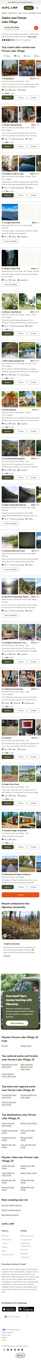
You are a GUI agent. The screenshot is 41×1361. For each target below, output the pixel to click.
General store (7, 1239)
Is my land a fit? (26, 1239)
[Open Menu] (37, 8)
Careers (4, 1247)
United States (12, 13)
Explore (4, 13)
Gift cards (5, 1236)
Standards (24, 1253)
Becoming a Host (26, 1236)
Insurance (24, 1249)
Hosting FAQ (25, 1257)
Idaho (20, 13)
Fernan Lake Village (29, 13)
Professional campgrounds (25, 1244)
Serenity (16, 943)
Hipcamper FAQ (7, 1254)
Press (4, 1250)
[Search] (36, 28)
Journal (4, 1243)
